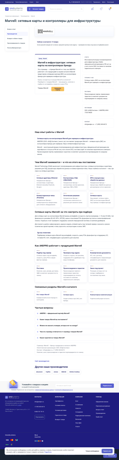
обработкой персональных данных (44, 390)
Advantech (39, 372)
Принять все (107, 451)
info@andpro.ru (39, 401)
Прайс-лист (99, 417)
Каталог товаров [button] (38, 9)
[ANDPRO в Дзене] (42, 440)
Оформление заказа (102, 401)
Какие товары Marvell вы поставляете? (54, 319)
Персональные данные (103, 406)
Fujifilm (48, 372)
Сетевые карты (68, 295)
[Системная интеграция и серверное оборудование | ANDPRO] (14, 9)
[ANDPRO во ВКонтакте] (35, 440)
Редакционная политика (82, 415)
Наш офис (78, 423)
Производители (25, 16)
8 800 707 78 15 (39, 411)
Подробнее (48, 452)
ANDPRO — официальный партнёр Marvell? (55, 313)
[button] (92, 9)
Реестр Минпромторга (21, 2)
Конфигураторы (9, 2)
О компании (79, 404)
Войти (103, 2)
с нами (19, 405)
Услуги (31, 2)
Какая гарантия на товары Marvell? (52, 338)
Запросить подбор (57, 89)
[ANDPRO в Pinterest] (40, 440)
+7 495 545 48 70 (75, 2)
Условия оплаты (60, 405)
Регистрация (110, 2)
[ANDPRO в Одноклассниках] (38, 440)
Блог (37, 2)
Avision (56, 372)
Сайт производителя (42, 361)
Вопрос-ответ (11, 29)
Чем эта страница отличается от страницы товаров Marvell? (61, 332)
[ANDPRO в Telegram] (37, 440)
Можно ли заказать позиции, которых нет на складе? (59, 325)
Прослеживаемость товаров (16, 43)
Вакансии (78, 419)
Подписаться (107, 386)
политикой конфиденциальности (64, 390)
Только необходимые (92, 451)
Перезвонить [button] (96, 2)
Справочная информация (12, 16)
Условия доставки (60, 410)
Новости (78, 408)
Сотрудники (79, 412)
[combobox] (66, 9)
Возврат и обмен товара (14, 38)
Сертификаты (59, 401)
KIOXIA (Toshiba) (75, 372)
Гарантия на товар (60, 415)
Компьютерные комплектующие (101, 295)
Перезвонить (40, 417)
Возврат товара (60, 419)
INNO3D (63, 372)
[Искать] (81, 9)
